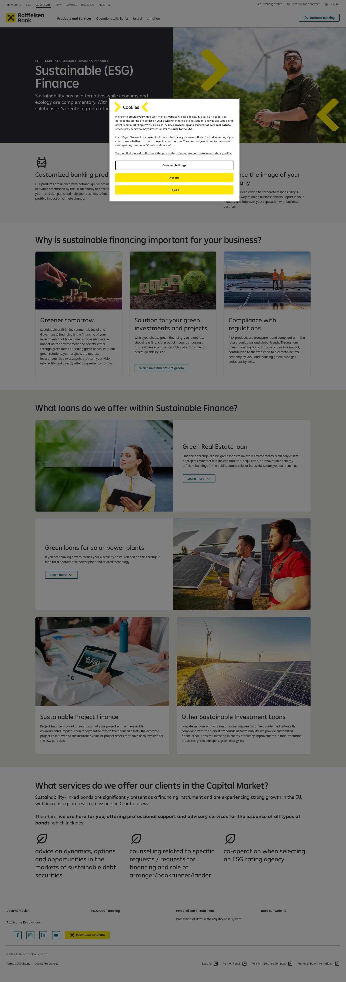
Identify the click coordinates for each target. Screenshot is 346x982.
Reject (174, 190)
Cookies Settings (174, 165)
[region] (174, 149)
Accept (174, 177)
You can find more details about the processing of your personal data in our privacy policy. (173, 153)
